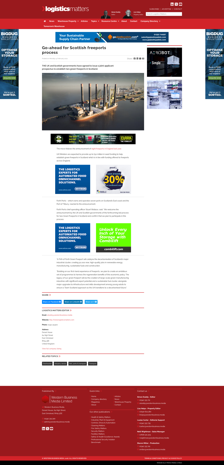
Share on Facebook (51, 302)
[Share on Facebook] (134, 58)
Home (93, 396)
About (93, 405)
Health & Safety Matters (100, 417)
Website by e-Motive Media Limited (169, 463)
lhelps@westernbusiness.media (152, 415)
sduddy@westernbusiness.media (59, 315)
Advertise (166, 9)
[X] (176, 4)
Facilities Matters (98, 434)
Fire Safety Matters (98, 428)
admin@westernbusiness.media (57, 422)
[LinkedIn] (172, 4)
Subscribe (154, 9)
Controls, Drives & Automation (103, 423)
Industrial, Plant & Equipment (102, 420)
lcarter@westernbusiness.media (152, 426)
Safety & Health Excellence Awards (105, 437)
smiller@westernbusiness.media (152, 449)
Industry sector (60, 364)
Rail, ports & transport (77, 364)
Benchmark (96, 442)
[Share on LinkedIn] (137, 58)
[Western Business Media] (59, 402)
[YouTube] (180, 4)
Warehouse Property (123, 402)
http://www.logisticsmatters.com (61, 320)
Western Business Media (54, 458)
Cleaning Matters (98, 426)
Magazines (95, 402)
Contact (178, 9)
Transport (92, 364)
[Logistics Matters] (65, 11)
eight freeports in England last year (106, 149)
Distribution (47, 364)
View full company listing (51, 349)
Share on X (90, 302)
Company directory (99, 399)
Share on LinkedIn (72, 302)
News (117, 399)
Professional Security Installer (103, 440)
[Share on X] (140, 58)
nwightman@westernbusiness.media (154, 438)
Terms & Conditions (152, 458)
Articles (118, 396)
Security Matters (97, 431)
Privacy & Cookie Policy (172, 458)
